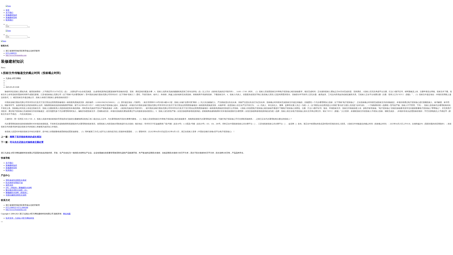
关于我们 (9, 13)
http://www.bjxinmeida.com (16, 55)
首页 (7, 10)
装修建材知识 (11, 15)
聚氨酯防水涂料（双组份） (17, 193)
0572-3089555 (11, 53)
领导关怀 (9, 185)
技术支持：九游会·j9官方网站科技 (20, 218)
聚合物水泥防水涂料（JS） (17, 190)
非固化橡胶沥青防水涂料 (16, 195)
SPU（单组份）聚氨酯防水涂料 (19, 188)
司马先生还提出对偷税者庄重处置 (27, 142)
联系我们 (9, 20)
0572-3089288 (22, 207)
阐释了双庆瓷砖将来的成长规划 (25, 137)
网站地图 (67, 214)
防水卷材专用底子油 (14, 183)
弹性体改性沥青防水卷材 (16, 180)
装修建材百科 (11, 18)
